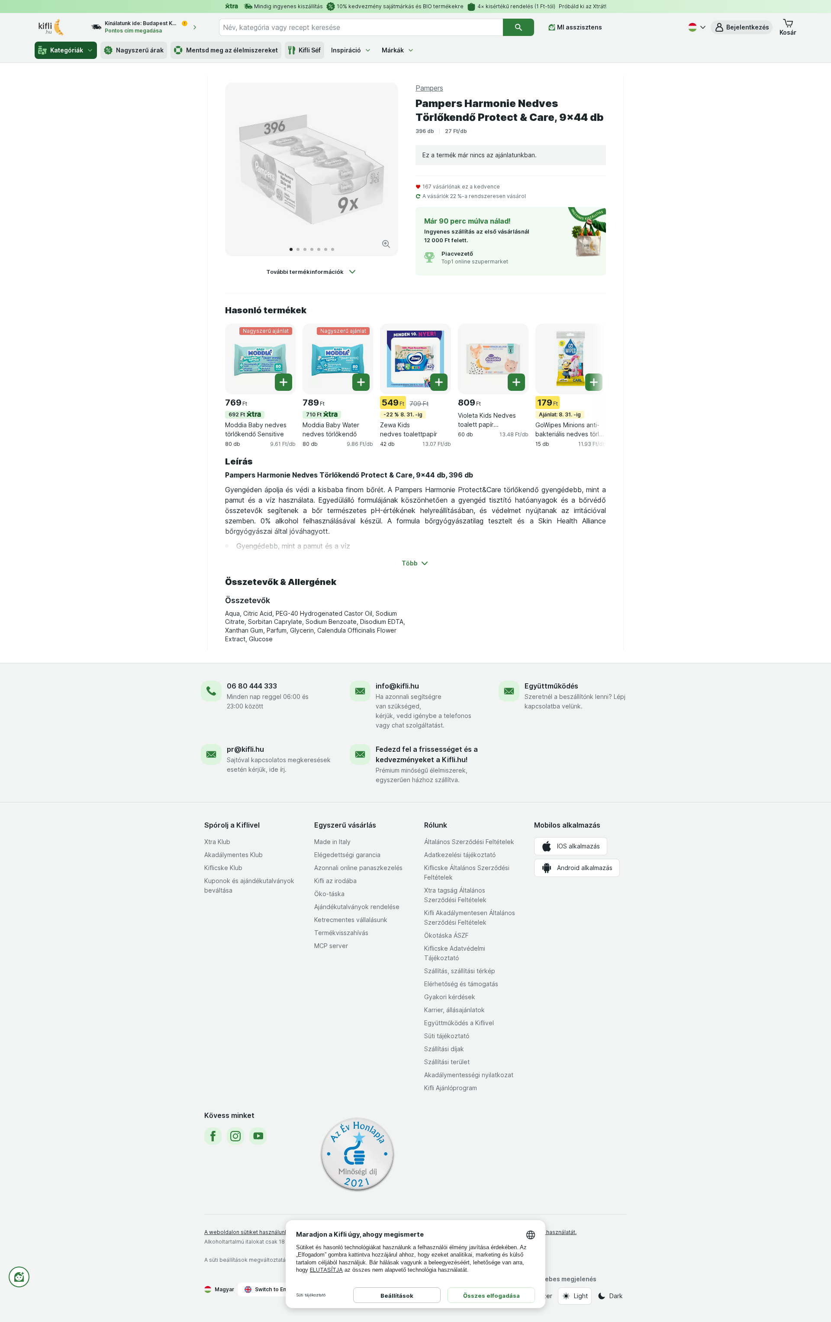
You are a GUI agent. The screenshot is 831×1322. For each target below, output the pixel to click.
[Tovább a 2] (298, 249)
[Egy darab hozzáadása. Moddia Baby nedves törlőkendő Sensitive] (283, 382)
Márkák (393, 50)
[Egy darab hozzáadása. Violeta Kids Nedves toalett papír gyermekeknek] (516, 382)
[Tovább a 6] (325, 249)
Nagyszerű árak (140, 50)
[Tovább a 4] (311, 249)
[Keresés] (518, 27)
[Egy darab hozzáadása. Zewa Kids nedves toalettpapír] (439, 382)
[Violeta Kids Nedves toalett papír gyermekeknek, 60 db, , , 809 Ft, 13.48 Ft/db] (493, 359)
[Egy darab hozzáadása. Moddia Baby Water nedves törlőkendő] (361, 382)
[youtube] (258, 1136)
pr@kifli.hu (245, 749)
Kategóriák (66, 50)
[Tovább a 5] (318, 249)
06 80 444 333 (252, 686)
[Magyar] (696, 27)
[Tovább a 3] (304, 249)
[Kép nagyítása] (386, 244)
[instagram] (235, 1136)
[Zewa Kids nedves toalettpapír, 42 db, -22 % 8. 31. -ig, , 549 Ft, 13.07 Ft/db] (415, 359)
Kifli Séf (310, 50)
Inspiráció (346, 50)
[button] (742, 27)
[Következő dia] (382, 169)
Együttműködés (551, 686)
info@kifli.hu (397, 686)
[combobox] (361, 27)
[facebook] (213, 1136)
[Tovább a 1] (291, 249)
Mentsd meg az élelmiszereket (232, 50)
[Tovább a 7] (332, 249)
